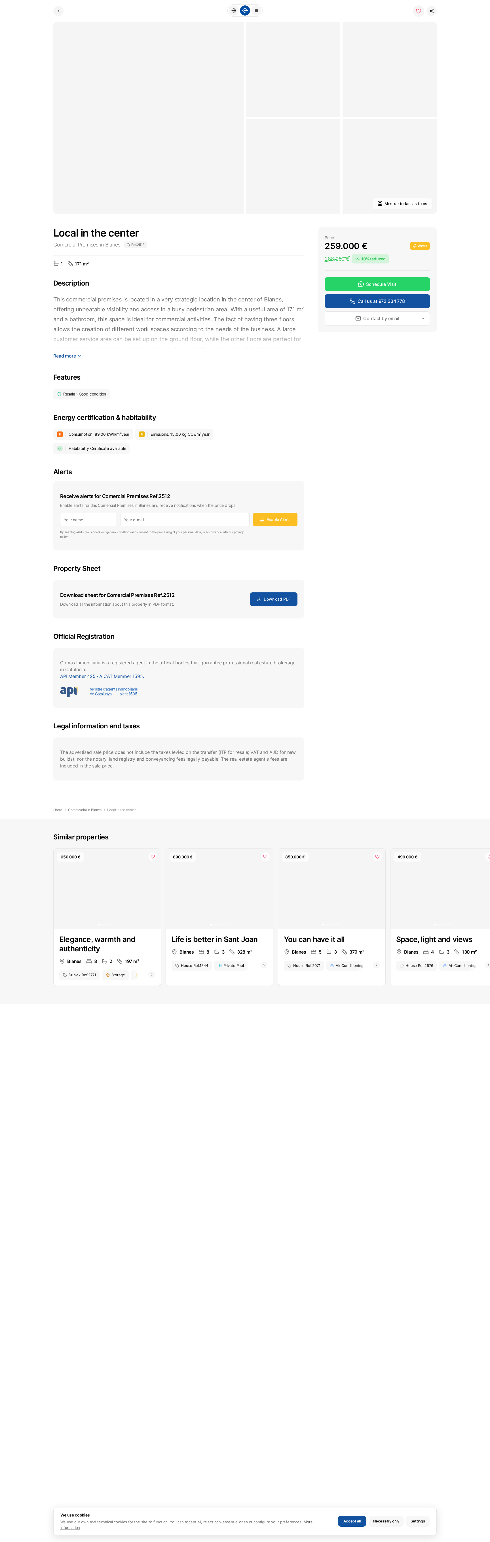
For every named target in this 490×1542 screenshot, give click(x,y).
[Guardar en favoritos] (418, 11)
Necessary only (386, 1521)
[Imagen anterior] (61, 888)
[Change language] (234, 10)
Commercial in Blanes (85, 810)
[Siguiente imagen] (152, 888)
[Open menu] (256, 10)
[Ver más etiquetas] (151, 974)
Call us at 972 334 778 (381, 301)
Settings (418, 1521)
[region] (107, 889)
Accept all (351, 1521)
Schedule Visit (381, 284)
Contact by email (381, 318)
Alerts (422, 246)
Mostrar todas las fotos (406, 203)
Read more (64, 356)
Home (57, 810)
